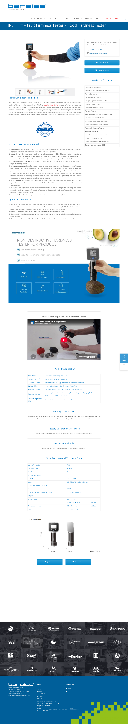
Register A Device (111, 19)
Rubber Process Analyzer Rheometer (97, 90)
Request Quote (103, 63)
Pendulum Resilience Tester (94, 107)
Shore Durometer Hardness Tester (96, 135)
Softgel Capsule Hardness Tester (96, 101)
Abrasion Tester (90, 111)
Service (77, 19)
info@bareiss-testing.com (21, 695)
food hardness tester (51, 105)
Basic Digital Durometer (93, 87)
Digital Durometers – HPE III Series (96, 124)
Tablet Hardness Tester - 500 (95, 145)
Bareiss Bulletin (37, 19)
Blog (39, 708)
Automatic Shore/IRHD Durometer (96, 121)
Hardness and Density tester (94, 118)
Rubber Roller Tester (92, 131)
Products (52, 19)
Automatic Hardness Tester (94, 128)
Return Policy (42, 711)
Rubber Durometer (91, 94)
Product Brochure (103, 70)
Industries (65, 19)
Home (39, 689)
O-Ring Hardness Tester (93, 97)
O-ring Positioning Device (93, 138)
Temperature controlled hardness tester (98, 114)
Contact (98, 19)
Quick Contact (51, 562)
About (87, 19)
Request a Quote (43, 706)
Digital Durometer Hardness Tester (96, 141)
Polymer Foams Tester (92, 104)
